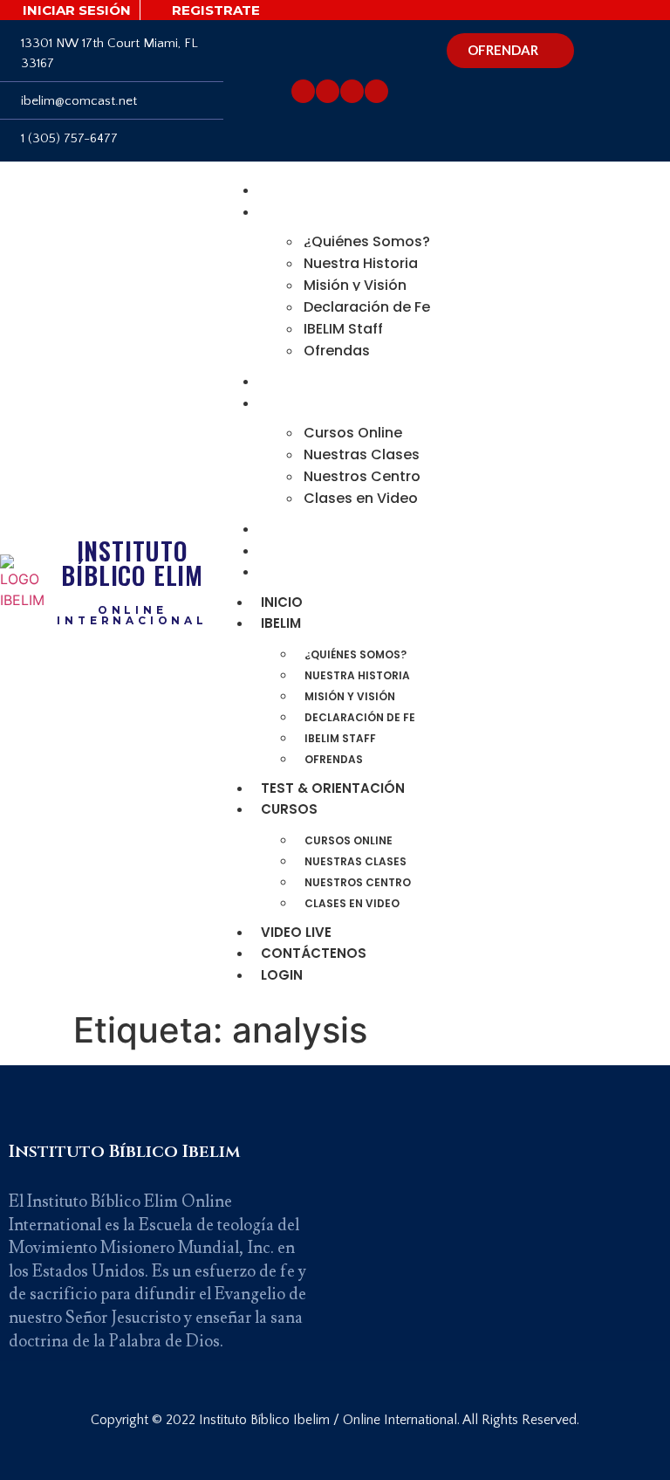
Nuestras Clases (362, 454)
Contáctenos (318, 550)
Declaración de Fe (367, 307)
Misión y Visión (355, 285)
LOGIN (286, 571)
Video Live (300, 529)
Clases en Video (361, 498)
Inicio (286, 190)
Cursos (293, 403)
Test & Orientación (337, 381)
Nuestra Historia (361, 263)
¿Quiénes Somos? (367, 241)
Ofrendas (337, 351)
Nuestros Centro (362, 476)
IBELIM (285, 212)
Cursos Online (353, 433)
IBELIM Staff (343, 329)
